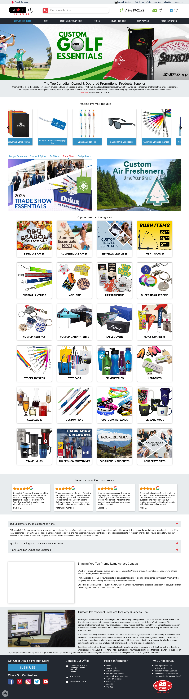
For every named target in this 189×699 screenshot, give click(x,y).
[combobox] (76, 10)
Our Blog (157, 2)
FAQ (136, 2)
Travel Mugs (34, 461)
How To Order (111, 668)
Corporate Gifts (154, 461)
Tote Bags (74, 378)
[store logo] (21, 10)
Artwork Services (124, 2)
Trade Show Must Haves (74, 461)
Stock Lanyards (34, 378)
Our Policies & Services (115, 674)
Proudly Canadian (21, 2)
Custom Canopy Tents (74, 336)
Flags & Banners (154, 336)
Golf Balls (54, 156)
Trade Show (68, 156)
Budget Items (84, 156)
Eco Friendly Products (115, 461)
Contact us (83, 92)
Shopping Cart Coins (154, 295)
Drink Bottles (115, 378)
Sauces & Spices (38, 156)
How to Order (146, 2)
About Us (167, 2)
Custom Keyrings (34, 336)
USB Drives (155, 378)
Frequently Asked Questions (117, 676)
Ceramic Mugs (155, 419)
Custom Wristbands (114, 419)
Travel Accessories (114, 253)
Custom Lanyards (34, 295)
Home (108, 666)
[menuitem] (45, 21)
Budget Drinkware (18, 156)
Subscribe (27, 667)
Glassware (34, 419)
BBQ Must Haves (34, 253)
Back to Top (5, 694)
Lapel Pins (74, 295)
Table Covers (114, 336)
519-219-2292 (134, 10)
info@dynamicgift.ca (78, 681)
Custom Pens (74, 419)
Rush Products (155, 253)
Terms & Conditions (114, 679)
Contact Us (178, 2)
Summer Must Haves (74, 253)
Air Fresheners (114, 295)
